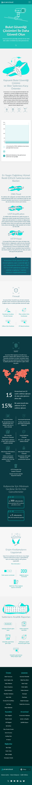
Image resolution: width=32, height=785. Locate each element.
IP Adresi (8, 739)
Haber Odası (8, 751)
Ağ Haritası (8, 726)
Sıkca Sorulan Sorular (8, 729)
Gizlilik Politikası (24, 775)
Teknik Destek (8, 719)
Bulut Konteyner (8, 690)
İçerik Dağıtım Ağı (8, 680)
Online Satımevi (24, 690)
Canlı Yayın (8, 704)
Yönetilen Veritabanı (8, 693)
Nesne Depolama (8, 687)
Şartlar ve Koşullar (24, 719)
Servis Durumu (8, 732)
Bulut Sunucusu (8, 676)
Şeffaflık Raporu (24, 722)
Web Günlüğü (8, 754)
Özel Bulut (24, 697)
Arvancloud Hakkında (24, 715)
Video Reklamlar (8, 707)
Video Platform (8, 683)
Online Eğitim (24, 687)
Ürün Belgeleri (8, 715)
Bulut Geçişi (24, 683)
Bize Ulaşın (8, 747)
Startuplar (24, 693)
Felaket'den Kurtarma (24, 704)
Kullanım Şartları (5, 775)
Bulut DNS (8, 697)
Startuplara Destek (8, 758)
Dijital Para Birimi (24, 680)
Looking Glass (8, 736)
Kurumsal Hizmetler (24, 676)
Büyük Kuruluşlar (24, 700)
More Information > (16, 563)
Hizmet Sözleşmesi (14, 775)
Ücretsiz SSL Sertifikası (8, 700)
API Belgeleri (8, 722)
